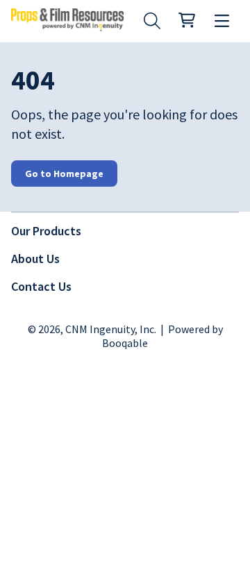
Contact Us (41, 286)
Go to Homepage (64, 173)
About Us (35, 259)
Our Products (46, 231)
